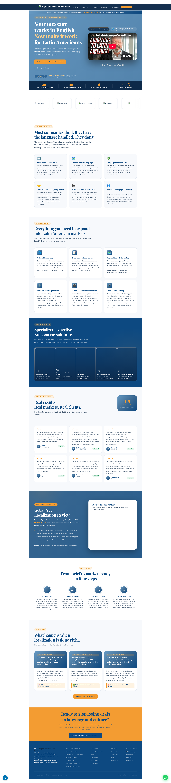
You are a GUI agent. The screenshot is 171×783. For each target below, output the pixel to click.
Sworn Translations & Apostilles (113, 65)
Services (76, 7)
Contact (95, 7)
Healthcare (94, 757)
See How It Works (43, 68)
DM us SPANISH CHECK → (92, 12)
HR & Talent (94, 763)
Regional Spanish (71, 757)
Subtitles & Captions (73, 763)
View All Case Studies (84, 696)
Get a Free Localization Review (49, 62)
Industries (86, 7)
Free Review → (126, 7)
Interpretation (70, 760)
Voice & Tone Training (73, 766)
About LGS (115, 7)
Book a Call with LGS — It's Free (84, 735)
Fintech (93, 755)
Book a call (129, 755)
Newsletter (114, 760)
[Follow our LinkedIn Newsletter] (5, 777)
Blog (112, 757)
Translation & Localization (74, 755)
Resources (105, 7)
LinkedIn (129, 757)
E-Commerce (95, 760)
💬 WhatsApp (130, 752)
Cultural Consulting (72, 752)
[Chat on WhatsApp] (165, 777)
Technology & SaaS (97, 752)
